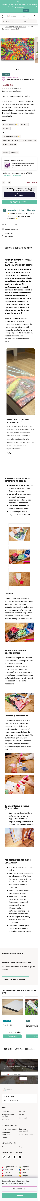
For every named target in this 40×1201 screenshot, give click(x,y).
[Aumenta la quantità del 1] (9, 182)
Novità (21, 1115)
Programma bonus (26, 1134)
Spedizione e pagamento (12, 175)
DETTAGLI (13, 1036)
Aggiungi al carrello (20, 202)
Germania (8, 1176)
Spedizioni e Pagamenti (6, 1133)
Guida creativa (7, 1147)
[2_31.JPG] (19, 575)
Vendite (22, 1111)
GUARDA (26, 10)
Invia (23, 1079)
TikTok (9, 453)
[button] (16, 69)
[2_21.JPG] (19, 553)
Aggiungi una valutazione (15, 979)
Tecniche (5, 1111)
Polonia (7, 1173)
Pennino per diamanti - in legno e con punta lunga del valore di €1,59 (23, 165)
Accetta (19, 1195)
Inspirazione (6, 1120)
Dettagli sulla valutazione (12, 91)
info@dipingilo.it (12, 1100)
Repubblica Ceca (11, 1167)
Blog (20, 1147)
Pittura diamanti (14, 259)
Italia (24, 1173)
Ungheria (25, 1167)
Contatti (5, 1138)
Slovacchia (9, 1170)
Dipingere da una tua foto (8, 1115)
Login (24, 16)
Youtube (31, 1049)
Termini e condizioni (9, 1129)
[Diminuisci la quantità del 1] (3, 182)
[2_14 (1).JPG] (19, 530)
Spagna (25, 1176)
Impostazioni (19, 1189)
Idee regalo (23, 1118)
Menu (3, 17)
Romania (25, 1170)
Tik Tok (20, 1049)
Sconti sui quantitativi (23, 1130)
